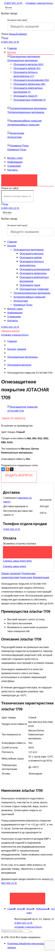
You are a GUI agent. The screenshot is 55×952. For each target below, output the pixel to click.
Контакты (12, 170)
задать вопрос (19, 475)
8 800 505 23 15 (11, 529)
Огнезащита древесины (33, 273)
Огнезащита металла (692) (28, 64)
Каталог (11, 52)
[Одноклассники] (7, 469)
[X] (11, 469)
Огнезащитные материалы (22, 60)
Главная (12, 48)
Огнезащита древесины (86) (29, 84)
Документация (41, 577)
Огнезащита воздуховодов (35, 269)
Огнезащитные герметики (34, 289)
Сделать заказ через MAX (17, 561)
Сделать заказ (27, 897)
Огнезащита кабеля (31, 258)
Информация (14, 162)
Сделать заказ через (15, 566)
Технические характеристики (18, 575)
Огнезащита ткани (30, 285)
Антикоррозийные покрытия (23, 125)
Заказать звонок (19, 178)
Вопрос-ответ (15, 158)
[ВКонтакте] (3, 469)
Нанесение (26, 577)
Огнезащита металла (31, 254)
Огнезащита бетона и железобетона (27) (25, 74)
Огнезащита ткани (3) (25, 96)
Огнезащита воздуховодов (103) (31, 80)
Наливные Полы (16, 150)
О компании (14, 166)
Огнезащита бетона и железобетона (32, 263)
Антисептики (14, 137)
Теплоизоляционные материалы (25, 112)
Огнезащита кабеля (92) (26, 68)
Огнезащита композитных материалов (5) (28, 90)
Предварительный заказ (27, 552)
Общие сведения (11, 574)
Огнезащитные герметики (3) (29, 100)
